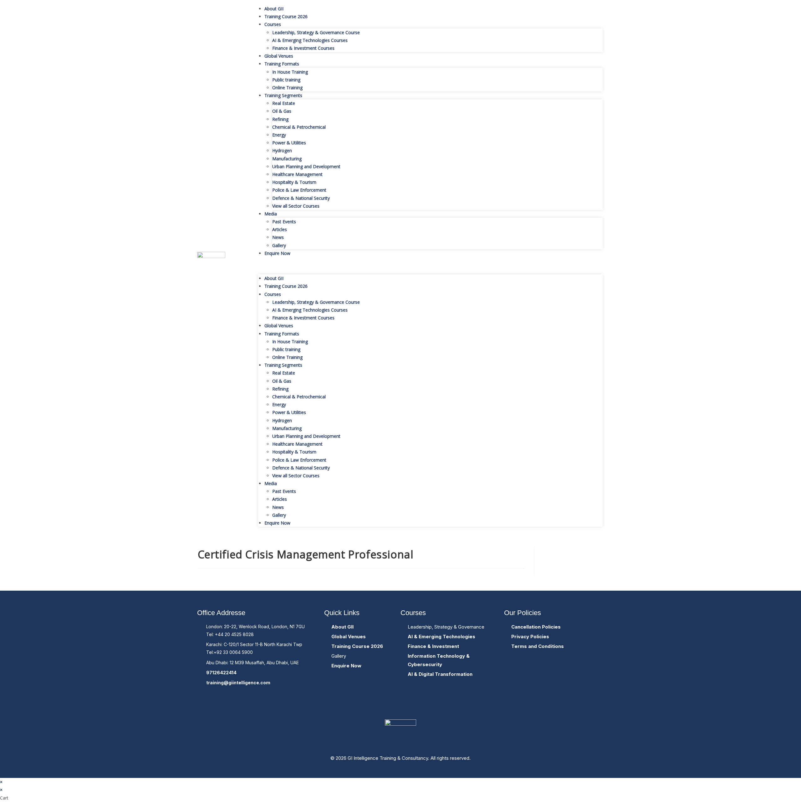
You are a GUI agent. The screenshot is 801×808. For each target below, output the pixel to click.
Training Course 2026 (286, 16)
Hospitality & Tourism (294, 182)
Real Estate (283, 103)
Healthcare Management (297, 174)
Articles (279, 229)
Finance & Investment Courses (303, 48)
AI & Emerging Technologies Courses (310, 40)
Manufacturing (287, 159)
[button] (430, 266)
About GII (273, 9)
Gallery (279, 245)
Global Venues (278, 56)
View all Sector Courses (295, 206)
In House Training (290, 72)
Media (270, 214)
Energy (279, 135)
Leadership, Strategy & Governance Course (316, 32)
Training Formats (281, 64)
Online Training (287, 88)
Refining (280, 119)
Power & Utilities (289, 143)
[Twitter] (400, 703)
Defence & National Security (301, 198)
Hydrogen (282, 150)
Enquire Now (277, 253)
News (278, 237)
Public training (286, 80)
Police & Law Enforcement (299, 190)
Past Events (284, 222)
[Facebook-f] (377, 703)
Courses (272, 24)
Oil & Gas (281, 111)
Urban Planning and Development (306, 166)
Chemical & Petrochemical (299, 127)
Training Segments (283, 95)
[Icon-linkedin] (423, 703)
